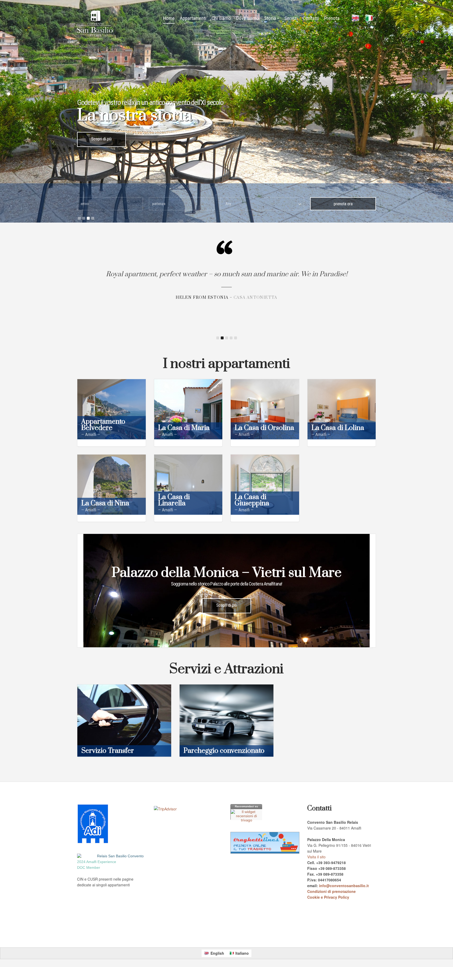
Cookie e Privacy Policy (328, 897)
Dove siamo (247, 18)
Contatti (311, 18)
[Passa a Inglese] (355, 18)
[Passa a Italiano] (369, 18)
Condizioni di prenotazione (331, 891)
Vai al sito (101, 138)
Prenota (331, 18)
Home (169, 18)
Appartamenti (193, 18)
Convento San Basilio (161, 935)
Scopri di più (226, 605)
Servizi (291, 18)
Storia (270, 18)
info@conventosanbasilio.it (344, 885)
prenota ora (343, 203)
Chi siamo (221, 18)
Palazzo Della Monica (192, 935)
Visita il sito (316, 856)
